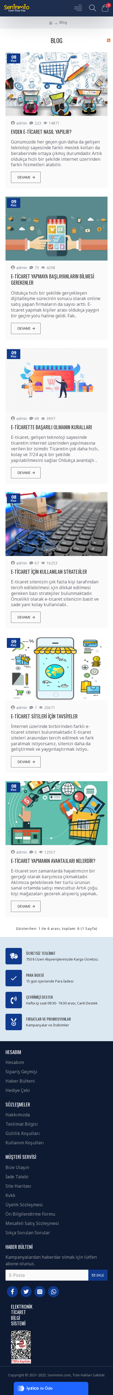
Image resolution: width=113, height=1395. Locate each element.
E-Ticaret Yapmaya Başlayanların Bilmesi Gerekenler (52, 279)
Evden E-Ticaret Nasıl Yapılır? (41, 132)
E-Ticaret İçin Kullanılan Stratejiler (49, 572)
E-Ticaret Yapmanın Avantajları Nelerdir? (53, 861)
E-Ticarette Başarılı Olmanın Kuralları (51, 427)
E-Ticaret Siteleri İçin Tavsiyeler (44, 716)
